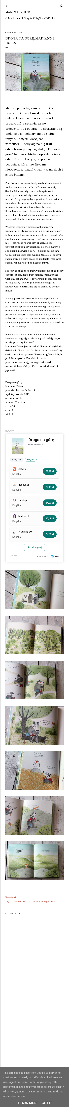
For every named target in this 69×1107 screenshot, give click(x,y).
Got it (47, 1103)
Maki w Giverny (17, 12)
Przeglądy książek (30, 18)
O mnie (10, 18)
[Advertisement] (34, 1035)
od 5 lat (39, 901)
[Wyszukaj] (62, 5)
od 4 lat (31, 901)
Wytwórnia (49, 901)
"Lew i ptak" (25, 350)
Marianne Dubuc (19, 901)
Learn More (28, 1103)
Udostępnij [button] (10, 897)
